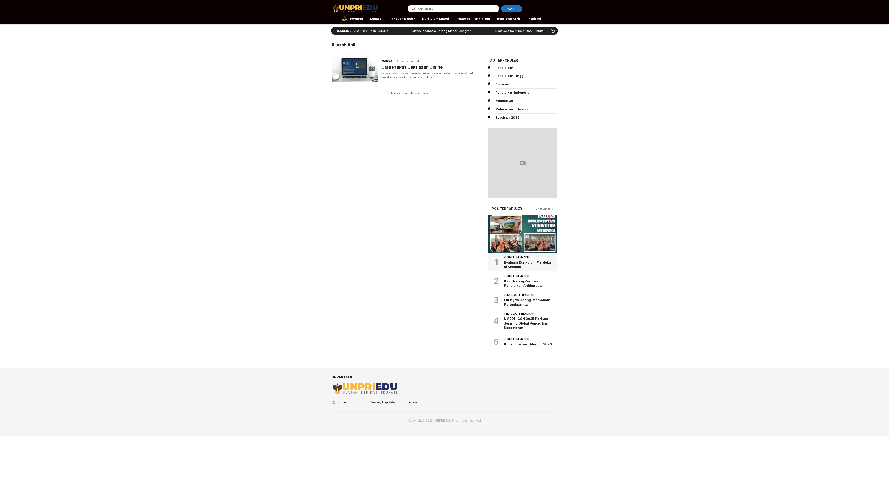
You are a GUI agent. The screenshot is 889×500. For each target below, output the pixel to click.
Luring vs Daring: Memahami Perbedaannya (527, 302)
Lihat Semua (543, 208)
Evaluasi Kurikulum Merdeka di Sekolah (527, 264)
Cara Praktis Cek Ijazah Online (412, 67)
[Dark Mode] (554, 9)
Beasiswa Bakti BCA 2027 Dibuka (500, 31)
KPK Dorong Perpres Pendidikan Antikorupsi (523, 283)
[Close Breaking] (552, 30)
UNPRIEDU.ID (444, 420)
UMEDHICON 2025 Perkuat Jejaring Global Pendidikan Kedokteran (526, 323)
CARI (511, 8)
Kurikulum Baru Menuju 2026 (528, 344)
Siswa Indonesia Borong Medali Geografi (423, 31)
